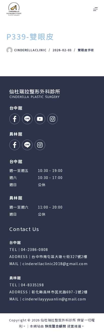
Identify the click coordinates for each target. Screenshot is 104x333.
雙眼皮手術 (86, 50)
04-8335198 (32, 284)
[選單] (95, 9)
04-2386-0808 (34, 249)
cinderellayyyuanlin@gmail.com (54, 298)
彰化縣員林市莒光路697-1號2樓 (60, 291)
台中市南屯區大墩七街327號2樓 (59, 256)
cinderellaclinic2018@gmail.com (54, 263)
